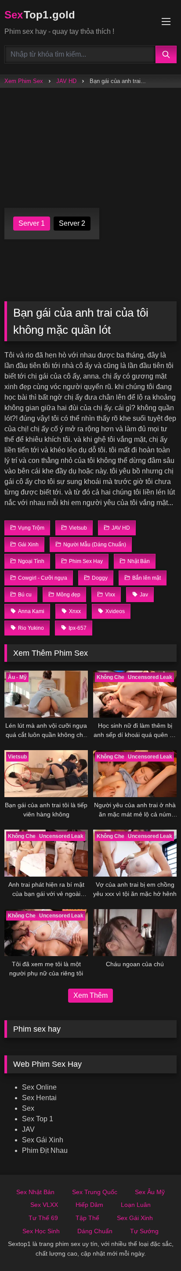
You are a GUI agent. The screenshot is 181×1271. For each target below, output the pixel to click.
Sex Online (39, 1087)
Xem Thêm (90, 995)
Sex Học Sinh (41, 1231)
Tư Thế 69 (43, 1217)
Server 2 (72, 223)
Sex (28, 1108)
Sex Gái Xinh (42, 1140)
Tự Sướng (144, 1231)
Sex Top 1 (37, 1119)
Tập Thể (87, 1217)
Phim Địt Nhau (45, 1150)
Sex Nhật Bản (35, 1191)
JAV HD (66, 81)
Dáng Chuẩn (94, 1231)
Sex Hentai (39, 1097)
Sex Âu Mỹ (150, 1191)
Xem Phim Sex (23, 81)
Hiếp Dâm (89, 1204)
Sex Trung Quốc (94, 1191)
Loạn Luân (136, 1204)
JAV (28, 1129)
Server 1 (31, 223)
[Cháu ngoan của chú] (135, 932)
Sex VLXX (44, 1204)
